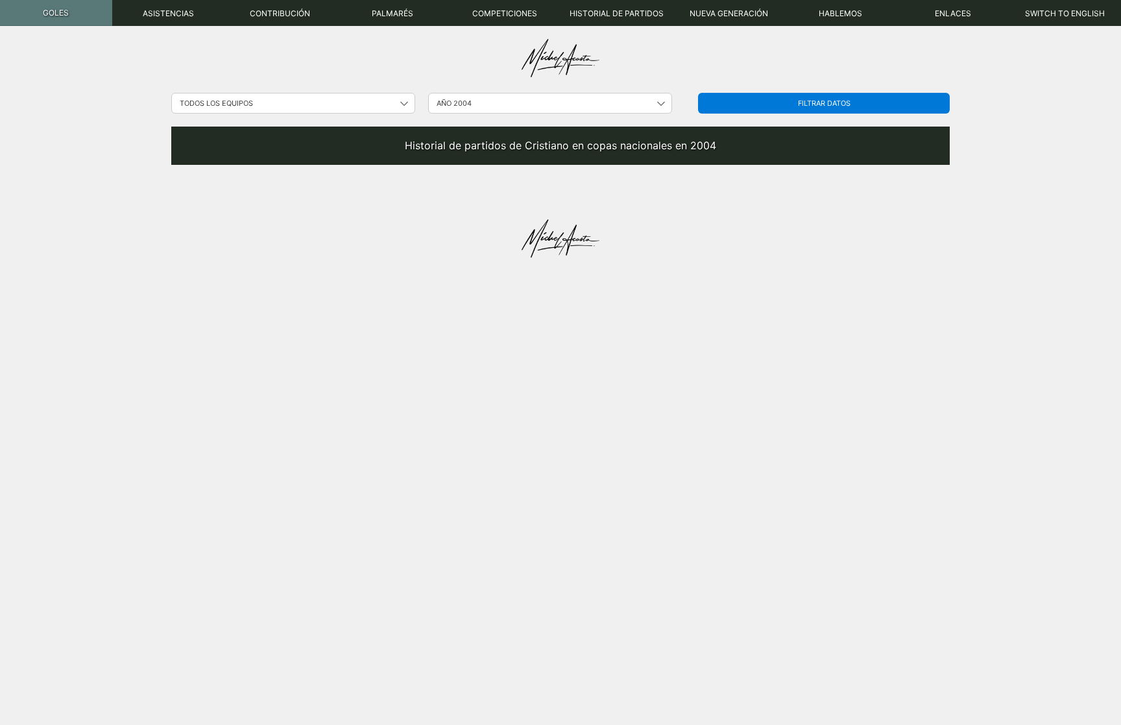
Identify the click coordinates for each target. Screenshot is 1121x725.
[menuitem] (56, 13)
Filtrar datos (824, 103)
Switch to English (1065, 13)
